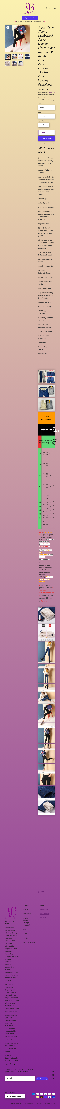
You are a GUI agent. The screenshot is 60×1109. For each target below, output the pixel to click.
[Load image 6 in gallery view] (14, 63)
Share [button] (42, 892)
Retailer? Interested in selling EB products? (27, 922)
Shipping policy (35, 1105)
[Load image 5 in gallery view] (8, 63)
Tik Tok (43, 918)
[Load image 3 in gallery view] (21, 57)
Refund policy (29, 1103)
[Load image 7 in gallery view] (21, 63)
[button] (4, 8)
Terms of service (50, 1103)
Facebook (44, 909)
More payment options (46, 143)
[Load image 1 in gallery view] (8, 57)
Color (40, 103)
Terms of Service (29, 942)
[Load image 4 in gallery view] (27, 57)
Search (25, 909)
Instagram (44, 914)
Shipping (52, 92)
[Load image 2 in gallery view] (14, 57)
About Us (26, 934)
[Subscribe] (32, 1078)
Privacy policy (39, 1103)
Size (39, 112)
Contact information (48, 1105)
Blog (24, 929)
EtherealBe (19, 1103)
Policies (25, 938)
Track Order (27, 914)
